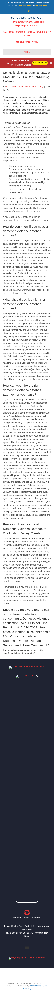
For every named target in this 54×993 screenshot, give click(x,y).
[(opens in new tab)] (27, 788)
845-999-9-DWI (25, 6)
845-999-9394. (41, 6)
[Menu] (27, 947)
